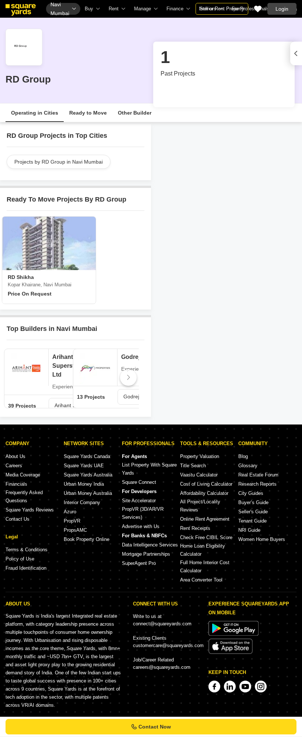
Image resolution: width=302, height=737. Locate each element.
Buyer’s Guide (253, 502)
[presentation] (11, 377)
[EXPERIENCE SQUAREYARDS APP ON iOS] (230, 652)
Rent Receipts (195, 528)
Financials (16, 484)
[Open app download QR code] (296, 53)
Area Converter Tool (201, 580)
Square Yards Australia (88, 475)
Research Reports (257, 484)
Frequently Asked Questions (24, 496)
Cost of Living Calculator (206, 484)
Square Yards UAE (84, 465)
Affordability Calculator (204, 493)
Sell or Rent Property (222, 8)
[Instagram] (261, 686)
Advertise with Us (140, 526)
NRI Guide (249, 530)
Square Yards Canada (87, 456)
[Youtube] (245, 686)
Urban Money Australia (88, 493)
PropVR (72, 521)
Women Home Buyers (261, 539)
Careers (14, 465)
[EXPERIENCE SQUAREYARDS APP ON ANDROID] (233, 634)
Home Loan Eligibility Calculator (202, 550)
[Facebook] (214, 686)
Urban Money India (84, 484)
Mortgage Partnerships (146, 554)
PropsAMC (75, 530)
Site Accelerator (139, 500)
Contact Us (17, 519)
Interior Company (82, 502)
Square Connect (139, 482)
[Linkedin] (230, 686)
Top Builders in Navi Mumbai (52, 328)
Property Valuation (199, 456)
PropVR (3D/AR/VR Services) (143, 513)
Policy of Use (20, 559)
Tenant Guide (252, 521)
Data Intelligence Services (150, 545)
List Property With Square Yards (149, 469)
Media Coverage (23, 475)
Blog (243, 456)
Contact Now (154, 727)
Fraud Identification (26, 568)
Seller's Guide (253, 511)
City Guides (250, 493)
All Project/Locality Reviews (200, 506)
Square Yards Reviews (30, 510)
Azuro (70, 511)
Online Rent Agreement (204, 519)
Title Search (193, 465)
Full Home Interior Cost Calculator (204, 566)
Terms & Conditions (27, 549)
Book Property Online (86, 539)
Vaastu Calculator (199, 475)
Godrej (130, 357)
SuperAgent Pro (139, 563)
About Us (15, 456)
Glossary (247, 465)
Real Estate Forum (258, 475)
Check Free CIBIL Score (206, 537)
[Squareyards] (21, 10)
